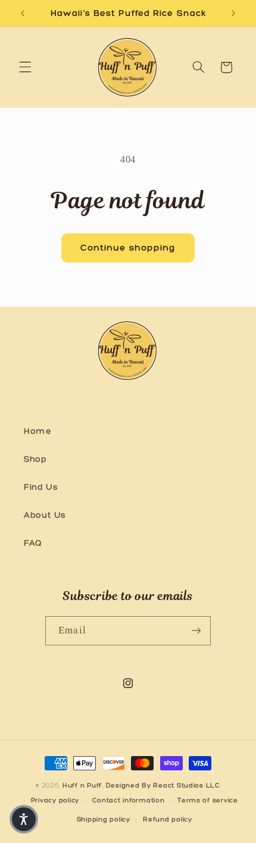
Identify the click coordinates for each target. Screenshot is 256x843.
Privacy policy (55, 800)
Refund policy (167, 819)
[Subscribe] (196, 630)
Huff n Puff (82, 785)
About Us (45, 515)
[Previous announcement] (23, 13)
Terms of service (207, 800)
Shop (35, 459)
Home (38, 431)
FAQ (33, 543)
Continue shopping (128, 247)
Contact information (128, 800)
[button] (25, 67)
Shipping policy (103, 819)
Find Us (41, 487)
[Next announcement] (233, 13)
